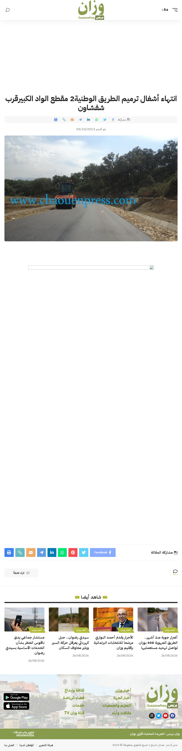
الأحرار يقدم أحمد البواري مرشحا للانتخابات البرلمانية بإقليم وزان (113, 642)
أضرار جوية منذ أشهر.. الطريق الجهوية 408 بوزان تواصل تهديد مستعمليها (158, 642)
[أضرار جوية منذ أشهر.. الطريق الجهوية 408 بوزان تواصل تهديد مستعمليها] (158, 619)
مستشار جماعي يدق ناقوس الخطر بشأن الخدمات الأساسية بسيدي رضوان (25, 645)
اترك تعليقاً (18, 573)
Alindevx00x (25, 735)
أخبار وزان (170, 630)
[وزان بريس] (91, 10)
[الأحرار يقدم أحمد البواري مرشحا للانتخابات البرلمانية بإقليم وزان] (113, 619)
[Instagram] (152, 716)
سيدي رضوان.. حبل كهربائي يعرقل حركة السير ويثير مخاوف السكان (70, 642)
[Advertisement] (91, 53)
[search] (7, 10)
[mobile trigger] (174, 10)
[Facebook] (172, 716)
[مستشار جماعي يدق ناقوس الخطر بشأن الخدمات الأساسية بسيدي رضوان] (24, 619)
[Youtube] (165, 716)
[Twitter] (159, 716)
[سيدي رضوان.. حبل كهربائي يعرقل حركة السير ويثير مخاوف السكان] (69, 619)
